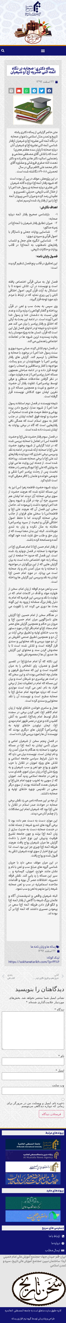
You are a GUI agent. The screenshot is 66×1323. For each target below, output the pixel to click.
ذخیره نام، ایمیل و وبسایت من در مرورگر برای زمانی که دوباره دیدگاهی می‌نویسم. (35, 1104)
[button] (43, 51)
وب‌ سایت (58, 1085)
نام (61, 1055)
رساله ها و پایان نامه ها (43, 947)
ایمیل (60, 1070)
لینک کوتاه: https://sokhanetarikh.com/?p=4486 (33, 960)
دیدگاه (59, 1009)
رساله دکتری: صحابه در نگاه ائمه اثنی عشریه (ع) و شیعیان (33, 70)
